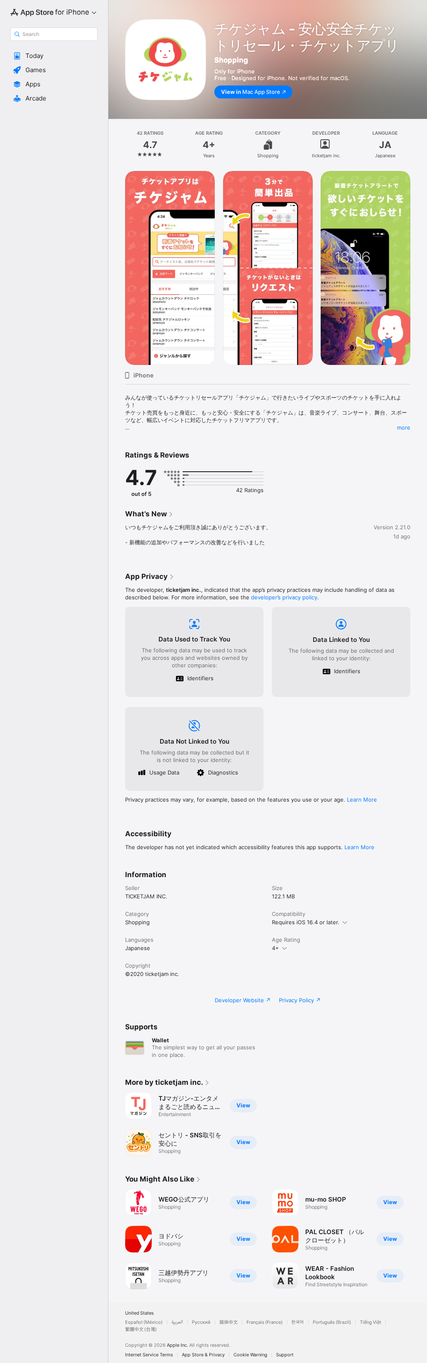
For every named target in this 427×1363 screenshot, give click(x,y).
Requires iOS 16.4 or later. (305, 922)
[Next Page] (418, 144)
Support (285, 1355)
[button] (54, 56)
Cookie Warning (250, 1355)
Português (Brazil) (332, 1322)
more (403, 427)
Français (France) (264, 1322)
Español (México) (144, 1322)
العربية (177, 1322)
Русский (201, 1322)
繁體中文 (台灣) (141, 1329)
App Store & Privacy (203, 1355)
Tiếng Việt (370, 1322)
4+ (275, 948)
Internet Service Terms (149, 1355)
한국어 (297, 1322)
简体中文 (228, 1322)
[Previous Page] (117, 144)
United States (139, 1313)
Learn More (362, 799)
